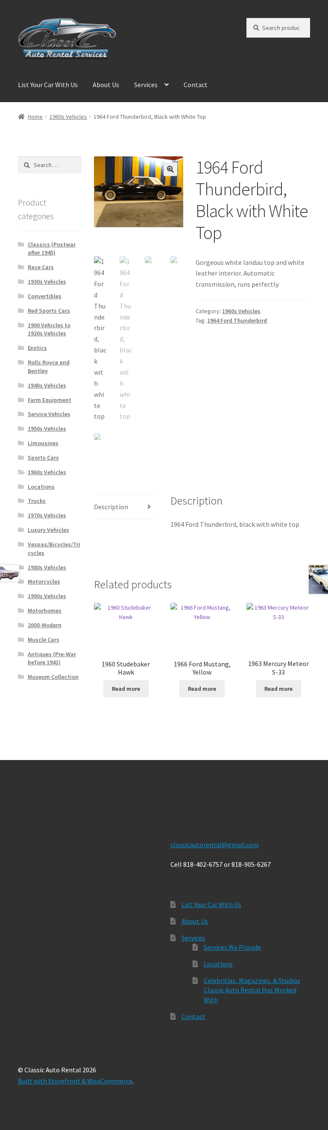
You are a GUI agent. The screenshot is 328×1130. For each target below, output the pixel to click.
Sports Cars (43, 457)
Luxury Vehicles (48, 530)
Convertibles (45, 296)
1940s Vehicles (47, 385)
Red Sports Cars (49, 310)
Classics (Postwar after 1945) (52, 249)
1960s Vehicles (68, 116)
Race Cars (41, 267)
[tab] (126, 507)
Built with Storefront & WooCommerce (75, 1081)
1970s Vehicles (47, 515)
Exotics (37, 348)
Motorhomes (45, 610)
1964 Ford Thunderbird (237, 320)
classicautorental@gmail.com (214, 844)
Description (111, 506)
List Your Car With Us (48, 84)
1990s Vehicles (47, 596)
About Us (106, 84)
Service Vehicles (49, 414)
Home (35, 116)
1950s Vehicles (47, 428)
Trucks (37, 501)
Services (146, 84)
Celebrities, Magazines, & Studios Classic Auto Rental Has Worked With (252, 990)
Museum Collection (53, 677)
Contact (196, 84)
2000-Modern (45, 625)
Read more (126, 689)
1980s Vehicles (47, 567)
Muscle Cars (43, 639)
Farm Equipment (49, 400)
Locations (41, 486)
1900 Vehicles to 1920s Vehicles (49, 329)
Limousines (43, 443)
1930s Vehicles (47, 281)
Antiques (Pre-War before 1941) (52, 658)
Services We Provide (232, 947)
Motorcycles (44, 581)
